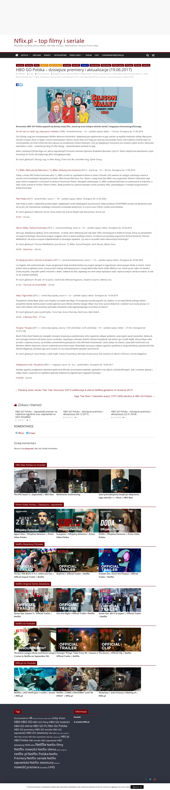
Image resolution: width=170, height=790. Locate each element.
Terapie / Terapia (24, 327)
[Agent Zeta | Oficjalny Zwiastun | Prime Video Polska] (35, 521)
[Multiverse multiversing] (77, 481)
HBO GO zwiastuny (37, 733)
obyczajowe (95, 65)
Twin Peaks (21, 198)
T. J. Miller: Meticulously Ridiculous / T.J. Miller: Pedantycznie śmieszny (48, 170)
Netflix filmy (55, 745)
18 (29, 420)
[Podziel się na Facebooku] (17, 84)
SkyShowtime (60, 55)
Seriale (137, 65)
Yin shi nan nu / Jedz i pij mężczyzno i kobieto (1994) (116, 77)
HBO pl (65, 736)
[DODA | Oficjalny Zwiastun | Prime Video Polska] (120, 521)
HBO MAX (37, 55)
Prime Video (75, 55)
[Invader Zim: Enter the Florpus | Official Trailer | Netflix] (120, 560)
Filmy (36, 65)
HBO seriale (34, 740)
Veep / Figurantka (24, 295)
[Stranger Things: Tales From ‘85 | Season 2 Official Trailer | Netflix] (77, 639)
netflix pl (20, 754)
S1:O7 (18, 217)
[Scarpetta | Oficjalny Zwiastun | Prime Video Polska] (77, 521)
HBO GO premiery (24, 729)
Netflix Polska (38, 754)
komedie (67, 65)
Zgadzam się (137, 787)
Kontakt (77, 717)
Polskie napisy (118, 65)
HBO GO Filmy (41, 722)
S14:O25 (20, 377)
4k (31, 718)
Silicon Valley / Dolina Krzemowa (31, 227)
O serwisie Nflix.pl (81, 722)
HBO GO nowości (59, 722)
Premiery (129, 65)
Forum (88, 55)
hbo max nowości (63, 733)
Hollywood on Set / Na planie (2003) (65, 74)
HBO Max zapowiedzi (37, 737)
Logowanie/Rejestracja (113, 55)
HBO (17, 722)
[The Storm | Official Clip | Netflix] (120, 639)
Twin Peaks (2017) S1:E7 (70, 77)
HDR (27, 744)
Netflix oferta (47, 749)
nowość (20, 767)
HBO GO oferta (23, 726)
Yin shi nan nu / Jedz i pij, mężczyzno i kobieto (37, 131)
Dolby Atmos (47, 718)
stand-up (146, 65)
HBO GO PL (40, 726)
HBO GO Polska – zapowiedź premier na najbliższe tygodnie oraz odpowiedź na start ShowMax (36, 414)
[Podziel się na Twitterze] (21, 84)
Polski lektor (106, 65)
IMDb (32, 745)
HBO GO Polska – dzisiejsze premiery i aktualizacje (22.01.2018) (131, 413)
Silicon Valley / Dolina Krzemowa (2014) (126, 74)
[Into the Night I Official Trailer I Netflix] (77, 600)
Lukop (31, 74)
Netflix (24, 55)
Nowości (85, 65)
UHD (51, 767)
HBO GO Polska (55, 65)
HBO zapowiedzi (49, 740)
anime (35, 718)
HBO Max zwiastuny (53, 737)
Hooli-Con (28, 249)
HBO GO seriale (43, 729)
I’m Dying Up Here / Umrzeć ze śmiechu (34, 260)
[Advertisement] (85, 17)
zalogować (29, 448)
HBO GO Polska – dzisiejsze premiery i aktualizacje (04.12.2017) (83, 413)
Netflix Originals (61, 750)
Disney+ (47, 55)
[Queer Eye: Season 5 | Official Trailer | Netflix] (35, 600)
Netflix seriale (36, 758)
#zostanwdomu (21, 718)
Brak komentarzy (43, 74)
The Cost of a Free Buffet (34, 284)
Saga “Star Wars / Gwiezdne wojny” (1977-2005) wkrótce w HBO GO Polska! (114, 396)
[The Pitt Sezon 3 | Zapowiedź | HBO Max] (35, 481)
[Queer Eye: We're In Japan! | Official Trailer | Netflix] (120, 600)
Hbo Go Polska (57, 726)
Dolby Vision (58, 718)
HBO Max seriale (21, 737)
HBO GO (44, 65)
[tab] (19, 434)
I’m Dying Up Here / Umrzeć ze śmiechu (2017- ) (95, 74)
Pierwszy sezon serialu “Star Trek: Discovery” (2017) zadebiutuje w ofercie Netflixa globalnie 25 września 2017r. (74, 390)
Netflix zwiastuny (42, 762)
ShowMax (44, 767)
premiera (33, 767)
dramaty (20, 65)
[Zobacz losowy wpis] (153, 55)
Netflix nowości (25, 749)
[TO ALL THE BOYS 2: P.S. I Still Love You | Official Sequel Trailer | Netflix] (35, 560)
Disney (40, 718)
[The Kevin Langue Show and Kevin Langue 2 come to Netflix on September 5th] (35, 639)
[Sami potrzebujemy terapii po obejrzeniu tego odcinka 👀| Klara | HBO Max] (120, 481)
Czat (97, 55)
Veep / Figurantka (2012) (88, 77)
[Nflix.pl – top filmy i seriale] (17, 55)
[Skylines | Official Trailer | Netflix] (77, 560)
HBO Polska (21, 740)
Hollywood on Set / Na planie (29, 364)
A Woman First (30, 317)
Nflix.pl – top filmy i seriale (49, 41)
